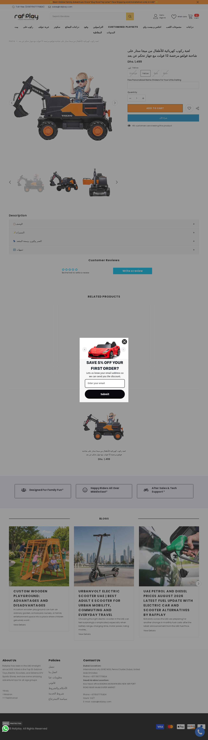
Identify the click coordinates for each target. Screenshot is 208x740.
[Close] (124, 342)
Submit (105, 394)
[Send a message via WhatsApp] (5, 728)
